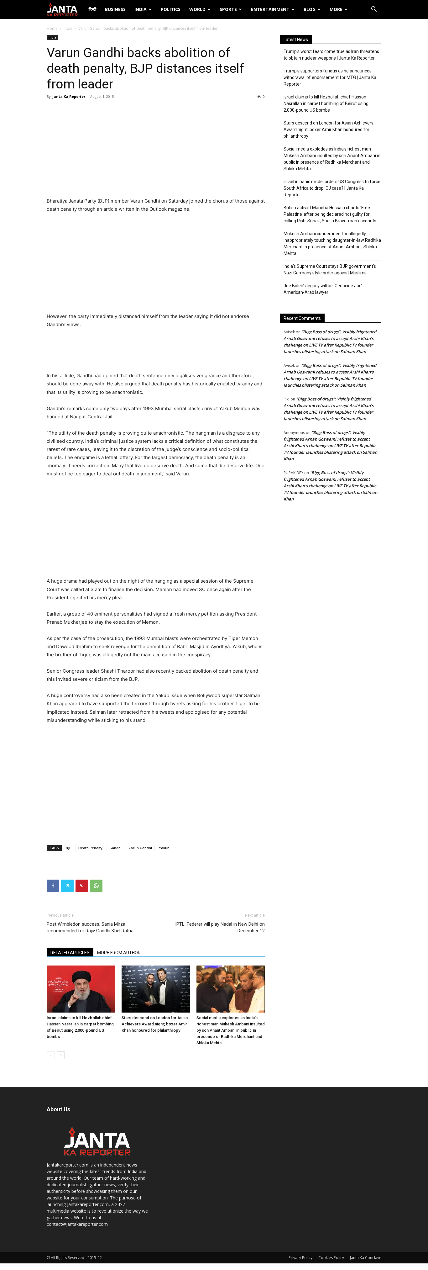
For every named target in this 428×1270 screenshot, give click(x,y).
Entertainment (270, 9)
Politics (170, 9)
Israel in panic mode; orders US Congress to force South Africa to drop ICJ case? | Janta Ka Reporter (332, 188)
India (140, 9)
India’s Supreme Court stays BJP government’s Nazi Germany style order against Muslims (330, 269)
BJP (68, 847)
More (336, 9)
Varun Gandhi (140, 847)
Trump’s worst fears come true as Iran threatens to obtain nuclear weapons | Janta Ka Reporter (331, 55)
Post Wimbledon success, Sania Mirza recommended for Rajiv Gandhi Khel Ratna (90, 927)
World (197, 9)
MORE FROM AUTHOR (119, 952)
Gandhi (115, 847)
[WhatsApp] (96, 886)
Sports (228, 9)
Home (52, 28)
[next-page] (61, 1055)
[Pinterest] (82, 886)
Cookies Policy (331, 1257)
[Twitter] (67, 886)
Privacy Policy (300, 1257)
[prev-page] (51, 1055)
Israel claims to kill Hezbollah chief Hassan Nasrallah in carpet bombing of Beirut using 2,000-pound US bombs (326, 103)
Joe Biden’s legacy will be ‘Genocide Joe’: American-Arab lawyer (323, 289)
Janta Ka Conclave (365, 1257)
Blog (310, 9)
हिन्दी (92, 9)
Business (115, 9)
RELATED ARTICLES (70, 952)
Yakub (164, 847)
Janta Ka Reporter (68, 96)
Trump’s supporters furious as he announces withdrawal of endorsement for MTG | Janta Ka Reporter (330, 77)
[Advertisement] (156, 150)
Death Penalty (90, 847)
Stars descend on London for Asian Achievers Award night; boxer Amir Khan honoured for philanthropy (155, 1024)
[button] (373, 10)
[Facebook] (53, 886)
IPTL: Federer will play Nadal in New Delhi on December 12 (220, 927)
